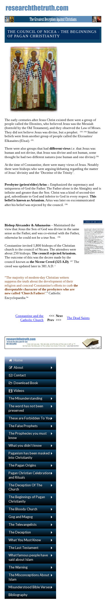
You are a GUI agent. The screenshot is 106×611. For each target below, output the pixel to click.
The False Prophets (23, 426)
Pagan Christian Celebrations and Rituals (30, 475)
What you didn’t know (25, 445)
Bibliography (18, 595)
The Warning (18, 567)
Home (18, 360)
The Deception (19, 532)
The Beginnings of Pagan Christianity (26, 499)
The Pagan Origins (22, 465)
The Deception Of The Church (25, 487)
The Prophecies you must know (27, 435)
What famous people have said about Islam (28, 557)
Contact (19, 375)
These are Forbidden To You (29, 418)
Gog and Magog (20, 517)
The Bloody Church (22, 509)
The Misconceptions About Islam (28, 577)
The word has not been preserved (25, 408)
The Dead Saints (78, 318)
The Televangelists (22, 524)
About (18, 367)
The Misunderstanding (25, 398)
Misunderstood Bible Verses (29, 587)
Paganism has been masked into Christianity (29, 455)
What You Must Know (24, 540)
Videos (18, 391)
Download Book (25, 383)
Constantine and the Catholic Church (29, 318)
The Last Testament (23, 548)
